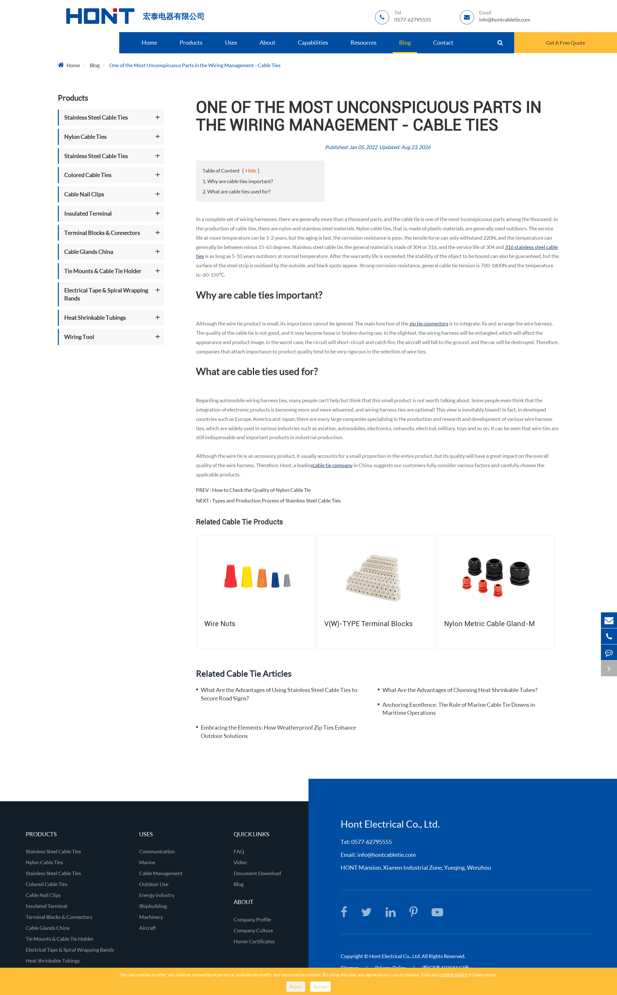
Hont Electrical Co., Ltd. (390, 824)
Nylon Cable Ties (85, 136)
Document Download (257, 873)
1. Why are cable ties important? (237, 181)
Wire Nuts (220, 624)
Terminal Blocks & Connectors (102, 232)
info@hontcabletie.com (386, 854)
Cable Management (161, 873)
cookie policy (453, 974)
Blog (405, 42)
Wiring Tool (79, 336)
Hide (251, 170)
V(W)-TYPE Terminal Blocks (368, 624)
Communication (157, 851)
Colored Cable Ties (88, 174)
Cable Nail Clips (84, 194)
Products (191, 42)
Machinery (151, 917)
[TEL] (609, 636)
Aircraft (147, 928)
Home (149, 42)
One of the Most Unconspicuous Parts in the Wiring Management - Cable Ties (195, 65)
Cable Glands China (88, 251)
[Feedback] (609, 652)
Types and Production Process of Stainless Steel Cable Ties (276, 500)
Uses (231, 42)
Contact (443, 42)
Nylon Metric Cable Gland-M (489, 624)
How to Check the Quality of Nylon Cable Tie (261, 490)
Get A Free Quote (565, 43)
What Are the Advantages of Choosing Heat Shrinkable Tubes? (459, 689)
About (267, 42)
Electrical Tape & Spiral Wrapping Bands (106, 294)
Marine (147, 862)
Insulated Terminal (88, 213)
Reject (296, 986)
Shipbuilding (153, 906)
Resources (364, 42)
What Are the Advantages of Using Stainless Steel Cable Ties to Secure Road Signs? (279, 694)
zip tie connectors (428, 323)
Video (240, 862)
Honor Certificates (254, 941)
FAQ (239, 851)
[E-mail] (609, 620)
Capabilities (313, 42)
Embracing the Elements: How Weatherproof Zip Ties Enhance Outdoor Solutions (278, 731)
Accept (320, 986)
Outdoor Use (153, 884)
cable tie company (333, 465)
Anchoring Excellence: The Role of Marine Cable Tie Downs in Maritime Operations (458, 708)
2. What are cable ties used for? (236, 191)
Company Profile (252, 919)
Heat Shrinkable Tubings (95, 317)
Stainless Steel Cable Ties (96, 117)
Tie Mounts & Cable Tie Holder (102, 270)
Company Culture (253, 930)
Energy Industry (156, 895)
